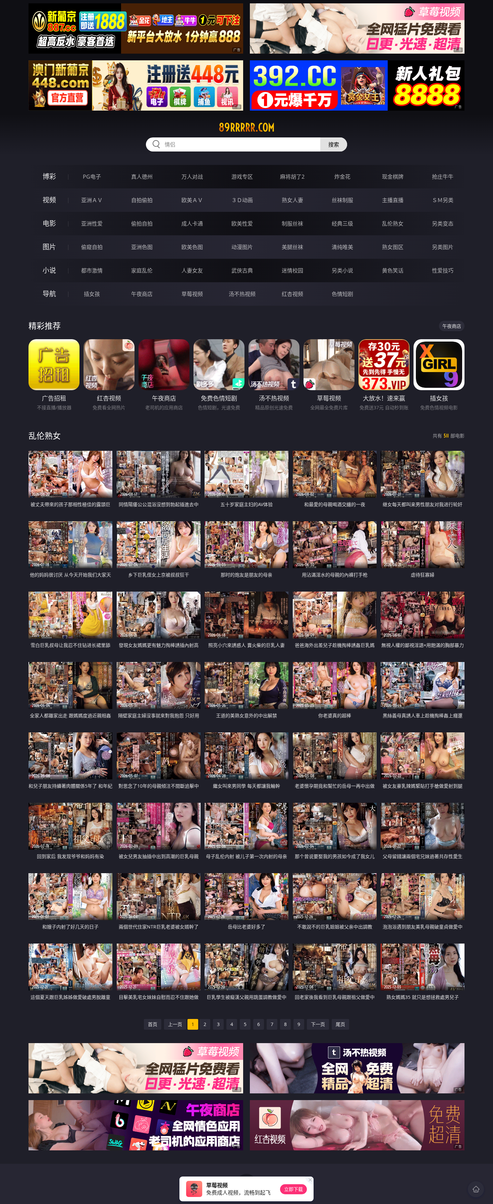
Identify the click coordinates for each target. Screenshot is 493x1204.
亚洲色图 (142, 247)
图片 (49, 246)
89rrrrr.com (247, 127)
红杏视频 (292, 294)
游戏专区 (242, 176)
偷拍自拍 (142, 223)
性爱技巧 (442, 270)
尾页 (340, 1024)
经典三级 (342, 223)
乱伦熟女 (392, 223)
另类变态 (442, 223)
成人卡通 (192, 223)
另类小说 (342, 270)
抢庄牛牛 (442, 176)
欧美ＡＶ (192, 200)
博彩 (49, 176)
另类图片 (442, 247)
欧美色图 (192, 247)
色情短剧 (342, 294)
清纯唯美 (342, 247)
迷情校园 (292, 270)
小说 (49, 270)
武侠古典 (242, 270)
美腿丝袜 (292, 247)
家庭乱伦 (142, 270)
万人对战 (192, 176)
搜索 (333, 144)
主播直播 (392, 200)
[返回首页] (476, 1189)
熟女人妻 (292, 200)
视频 (49, 199)
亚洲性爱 (92, 223)
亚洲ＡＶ (92, 200)
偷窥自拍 (92, 247)
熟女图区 (392, 247)
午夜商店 (142, 294)
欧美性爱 (242, 223)
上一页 (175, 1024)
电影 (49, 223)
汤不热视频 (242, 294)
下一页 (318, 1024)
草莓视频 (192, 294)
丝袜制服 (342, 200)
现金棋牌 (392, 176)
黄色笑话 (392, 270)
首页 (152, 1024)
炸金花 (342, 176)
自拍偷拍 (142, 200)
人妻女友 (192, 270)
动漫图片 (242, 247)
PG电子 (92, 176)
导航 (49, 293)
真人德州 (142, 176)
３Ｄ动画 (242, 200)
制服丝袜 (292, 223)
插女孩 (92, 294)
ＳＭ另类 (442, 200)
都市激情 (92, 270)
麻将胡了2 (292, 176)
